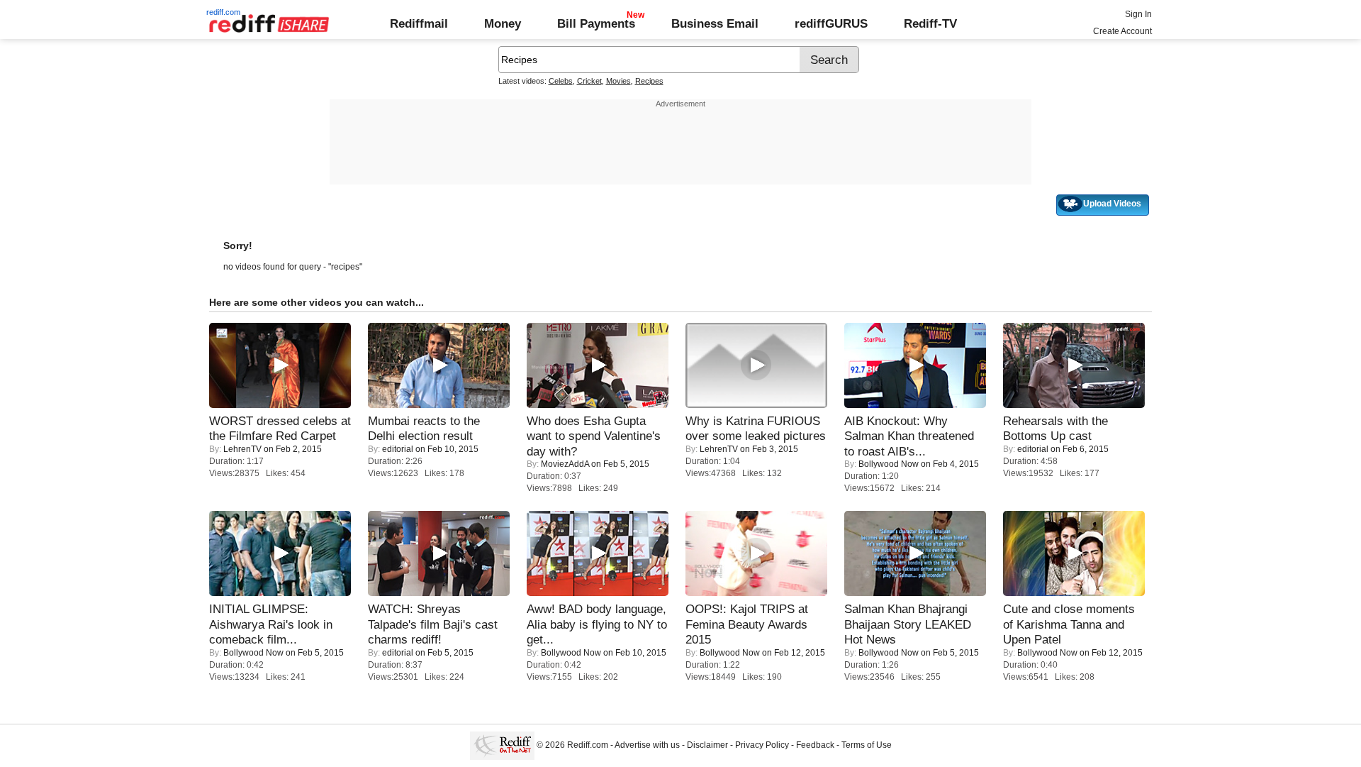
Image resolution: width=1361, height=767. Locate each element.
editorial (397, 449)
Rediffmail (419, 23)
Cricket (589, 81)
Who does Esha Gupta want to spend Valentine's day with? (594, 436)
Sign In (1138, 14)
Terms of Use (866, 745)
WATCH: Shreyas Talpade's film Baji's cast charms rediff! (433, 624)
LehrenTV (242, 449)
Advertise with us (647, 745)
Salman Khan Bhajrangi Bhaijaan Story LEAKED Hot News (907, 624)
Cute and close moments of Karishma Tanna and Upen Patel (1069, 624)
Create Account (1122, 31)
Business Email (714, 23)
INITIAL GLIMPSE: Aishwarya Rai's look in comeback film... (270, 624)
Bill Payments (596, 23)
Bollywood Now (888, 464)
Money (502, 23)
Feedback (815, 745)
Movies (618, 81)
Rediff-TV (930, 23)
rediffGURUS (831, 23)
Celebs (561, 81)
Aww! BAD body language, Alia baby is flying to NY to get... (597, 624)
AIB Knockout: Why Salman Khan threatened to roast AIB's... (909, 436)
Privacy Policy (762, 745)
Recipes (649, 81)
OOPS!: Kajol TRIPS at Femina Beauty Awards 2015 (746, 624)
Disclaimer (707, 745)
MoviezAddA (565, 464)
